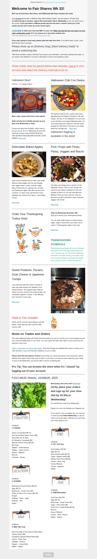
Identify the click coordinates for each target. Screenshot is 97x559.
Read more (22, 138)
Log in (72, 66)
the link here (16, 131)
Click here (76, 383)
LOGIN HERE (16, 31)
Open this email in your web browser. (55, 2)
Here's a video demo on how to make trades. (27, 348)
